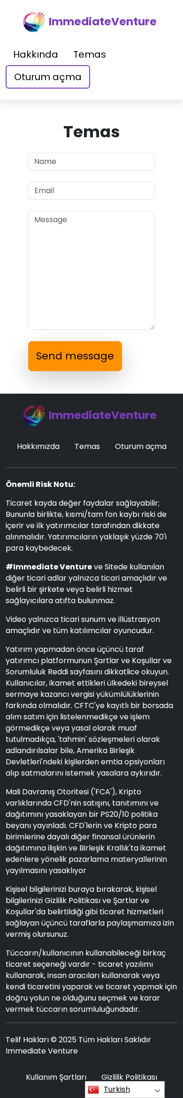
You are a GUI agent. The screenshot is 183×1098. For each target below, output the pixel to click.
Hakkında (35, 54)
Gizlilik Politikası (129, 1077)
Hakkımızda (38, 446)
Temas (89, 54)
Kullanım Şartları (56, 1077)
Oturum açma (48, 76)
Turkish (117, 1089)
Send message (75, 356)
